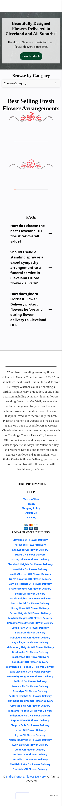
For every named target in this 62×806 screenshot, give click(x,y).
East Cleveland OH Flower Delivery (30, 671)
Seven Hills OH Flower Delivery (30, 686)
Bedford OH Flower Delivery (30, 681)
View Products (31, 56)
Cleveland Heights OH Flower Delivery (30, 564)
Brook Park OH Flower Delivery (30, 627)
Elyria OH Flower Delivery (30, 735)
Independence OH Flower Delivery (30, 715)
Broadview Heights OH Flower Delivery (30, 622)
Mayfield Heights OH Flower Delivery (30, 618)
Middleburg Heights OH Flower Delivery (30, 647)
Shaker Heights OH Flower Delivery (30, 588)
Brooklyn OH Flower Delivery (30, 691)
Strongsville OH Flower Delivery (30, 559)
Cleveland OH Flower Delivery (30, 539)
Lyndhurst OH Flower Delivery (30, 662)
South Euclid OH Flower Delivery (30, 603)
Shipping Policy (31, 508)
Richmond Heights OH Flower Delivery (30, 700)
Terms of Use (31, 499)
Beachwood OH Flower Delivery (30, 657)
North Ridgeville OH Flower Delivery (30, 740)
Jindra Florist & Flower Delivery (26, 777)
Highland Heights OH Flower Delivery (30, 710)
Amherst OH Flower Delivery (30, 754)
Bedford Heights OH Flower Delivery (30, 696)
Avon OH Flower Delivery (30, 749)
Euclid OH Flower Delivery (30, 554)
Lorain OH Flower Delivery (30, 730)
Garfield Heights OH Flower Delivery (30, 583)
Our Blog (31, 517)
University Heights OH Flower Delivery (30, 676)
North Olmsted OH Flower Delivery (30, 574)
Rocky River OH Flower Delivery (30, 608)
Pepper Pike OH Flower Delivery (30, 720)
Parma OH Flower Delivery (30, 544)
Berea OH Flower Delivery (30, 632)
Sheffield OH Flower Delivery (30, 769)
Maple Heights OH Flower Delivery (30, 598)
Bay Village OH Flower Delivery (30, 642)
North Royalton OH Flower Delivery (30, 579)
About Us (31, 512)
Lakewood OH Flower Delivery (30, 549)
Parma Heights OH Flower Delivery (30, 613)
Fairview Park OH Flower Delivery (30, 637)
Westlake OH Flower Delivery (30, 569)
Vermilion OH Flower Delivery (30, 759)
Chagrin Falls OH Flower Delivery (30, 725)
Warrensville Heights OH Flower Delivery (30, 666)
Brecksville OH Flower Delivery (30, 652)
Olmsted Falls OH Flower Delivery (30, 705)
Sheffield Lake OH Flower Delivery (30, 764)
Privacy (31, 503)
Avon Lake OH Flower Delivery (30, 744)
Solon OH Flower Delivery (30, 593)
